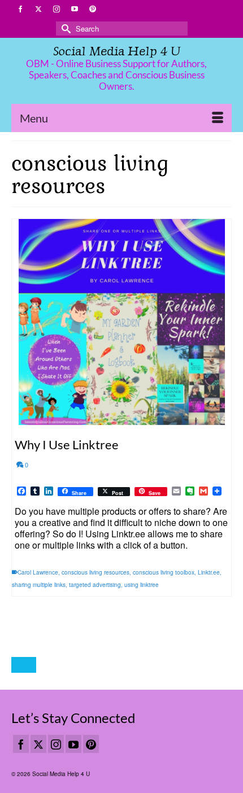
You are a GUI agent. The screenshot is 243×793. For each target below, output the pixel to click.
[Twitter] (38, 744)
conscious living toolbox (163, 572)
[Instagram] (56, 744)
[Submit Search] (64, 28)
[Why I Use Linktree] (121, 322)
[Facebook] (21, 744)
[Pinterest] (91, 744)
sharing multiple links (39, 585)
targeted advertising (95, 585)
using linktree (141, 585)
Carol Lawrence (38, 572)
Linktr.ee (209, 572)
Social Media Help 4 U (116, 51)
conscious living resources (95, 572)
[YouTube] (73, 744)
